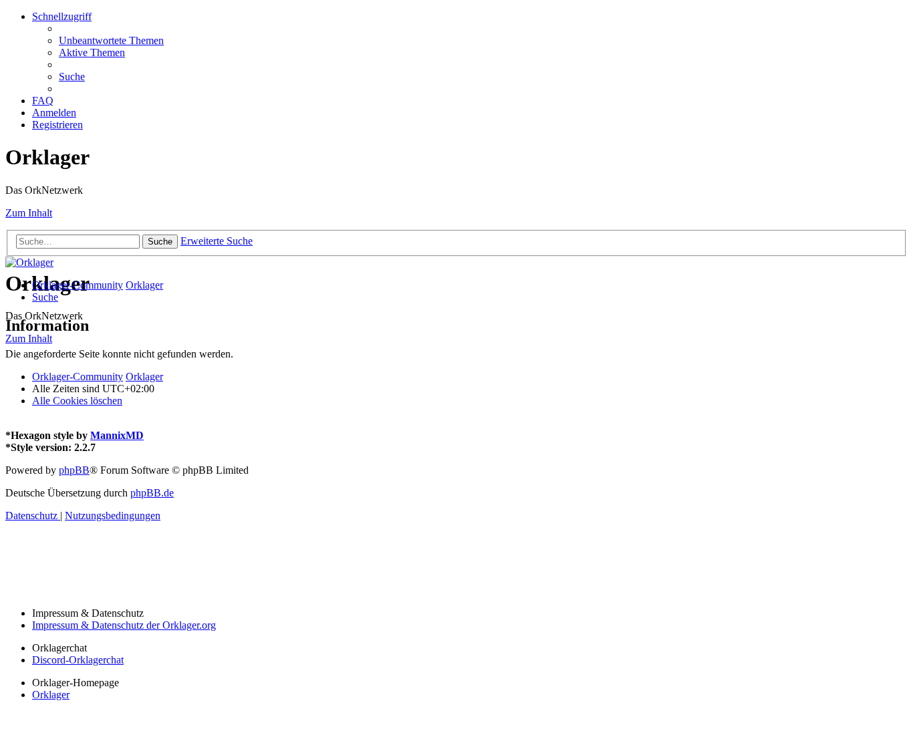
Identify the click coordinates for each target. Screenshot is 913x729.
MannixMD (117, 435)
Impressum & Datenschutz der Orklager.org (124, 625)
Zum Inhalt (28, 212)
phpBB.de (152, 492)
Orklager (51, 694)
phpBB (74, 470)
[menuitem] (111, 40)
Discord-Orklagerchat (78, 660)
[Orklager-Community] (29, 262)
